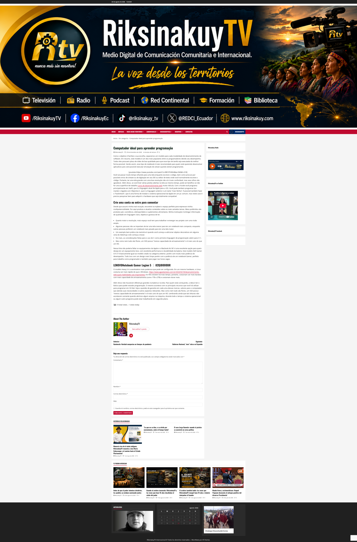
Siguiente (150, 520)
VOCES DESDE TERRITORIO (134, 132)
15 (190, 520)
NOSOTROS (178, 132)
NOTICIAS (121, 132)
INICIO (113, 132)
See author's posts (139, 329)
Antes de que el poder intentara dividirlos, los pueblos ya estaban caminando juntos (127, 491)
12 (173, 520)
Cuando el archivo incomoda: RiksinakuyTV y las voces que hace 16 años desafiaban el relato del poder (161, 492)
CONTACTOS (188, 132)
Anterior (115, 520)
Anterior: (132, 342)
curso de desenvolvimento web (150, 185)
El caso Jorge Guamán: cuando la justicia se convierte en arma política (188, 428)
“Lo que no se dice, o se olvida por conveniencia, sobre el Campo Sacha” (156, 428)
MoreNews (195, 540)
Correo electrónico (120, 394)
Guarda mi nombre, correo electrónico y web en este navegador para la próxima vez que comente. (150, 408)
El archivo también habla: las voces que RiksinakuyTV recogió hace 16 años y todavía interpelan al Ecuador (194, 492)
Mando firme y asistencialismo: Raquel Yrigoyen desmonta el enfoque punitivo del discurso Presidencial (226, 492)
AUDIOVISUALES (151, 132)
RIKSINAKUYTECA (165, 132)
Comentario (118, 360)
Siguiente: (187, 342)
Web (115, 401)
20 (178, 523)
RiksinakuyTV (239, 132)
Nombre (116, 387)
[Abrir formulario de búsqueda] (227, 132)
